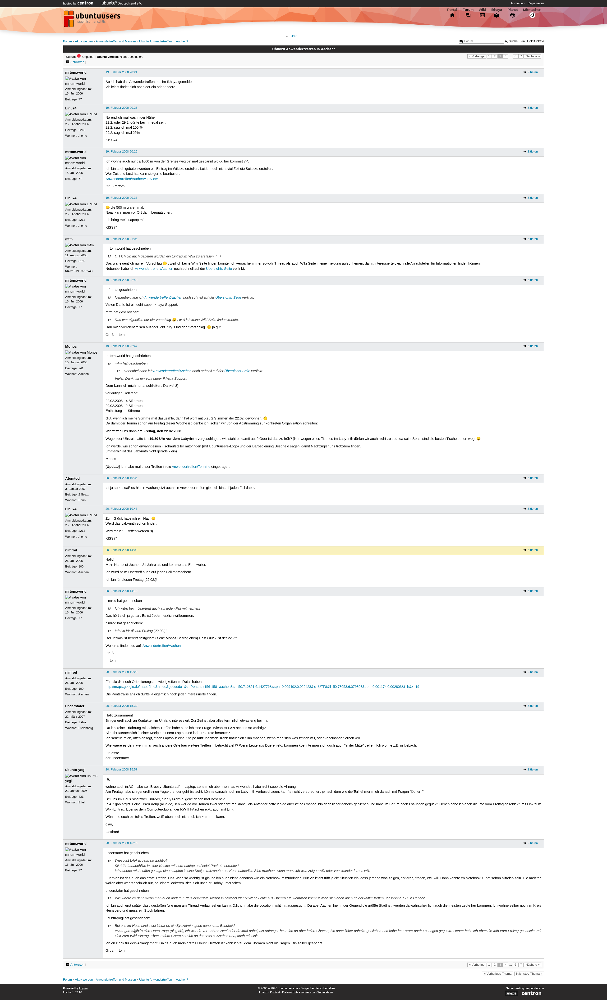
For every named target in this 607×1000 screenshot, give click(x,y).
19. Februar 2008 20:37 (121, 198)
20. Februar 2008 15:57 (121, 769)
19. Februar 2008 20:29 (121, 151)
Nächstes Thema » (529, 974)
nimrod (71, 550)
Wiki (482, 9)
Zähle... (83, 494)
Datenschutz (290, 992)
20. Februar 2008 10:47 (121, 509)
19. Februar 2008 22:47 (121, 346)
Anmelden (517, 3)
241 (80, 368)
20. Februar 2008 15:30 (121, 706)
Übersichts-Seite (219, 269)
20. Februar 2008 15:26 (121, 672)
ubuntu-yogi (75, 769)
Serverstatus (325, 992)
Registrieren (536, 3)
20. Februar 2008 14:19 (121, 591)
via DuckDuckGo (532, 41)
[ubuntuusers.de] (92, 20)
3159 (81, 261)
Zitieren (533, 72)
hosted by (70, 3)
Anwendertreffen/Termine (191, 467)
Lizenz (263, 992)
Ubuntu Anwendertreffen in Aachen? (163, 41)
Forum (468, 9)
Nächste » (533, 56)
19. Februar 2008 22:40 (121, 280)
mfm (69, 239)
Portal (452, 9)
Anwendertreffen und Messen (116, 41)
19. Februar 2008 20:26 (121, 108)
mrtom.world (76, 72)
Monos (71, 346)
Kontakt (275, 992)
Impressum (308, 992)
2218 (81, 130)
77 (80, 99)
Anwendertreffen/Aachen (154, 269)
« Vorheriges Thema (497, 974)
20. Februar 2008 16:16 (121, 843)
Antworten (77, 62)
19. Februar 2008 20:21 (121, 72)
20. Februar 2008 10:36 (121, 478)
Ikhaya (496, 9)
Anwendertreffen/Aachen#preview (132, 179)
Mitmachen (532, 9)
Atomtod (72, 478)
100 (80, 566)
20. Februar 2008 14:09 (121, 550)
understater (74, 706)
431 (80, 797)
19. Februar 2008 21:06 (121, 239)
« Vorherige (476, 56)
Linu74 (70, 108)
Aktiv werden (84, 41)
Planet (512, 9)
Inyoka (83, 988)
